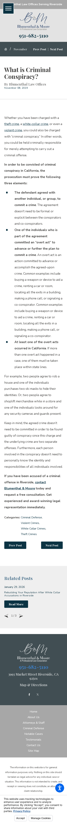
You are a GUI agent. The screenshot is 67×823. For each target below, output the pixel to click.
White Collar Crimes (33, 529)
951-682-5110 (33, 35)
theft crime (11, 124)
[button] (59, 787)
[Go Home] (7, 49)
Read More (16, 604)
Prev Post (15, 545)
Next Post (52, 545)
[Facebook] (29, 694)
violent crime (13, 130)
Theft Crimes (29, 534)
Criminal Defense (31, 517)
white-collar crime (35, 124)
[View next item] (21, 616)
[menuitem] (33, 711)
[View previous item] (6, 616)
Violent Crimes (30, 523)
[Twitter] (37, 694)
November (20, 49)
